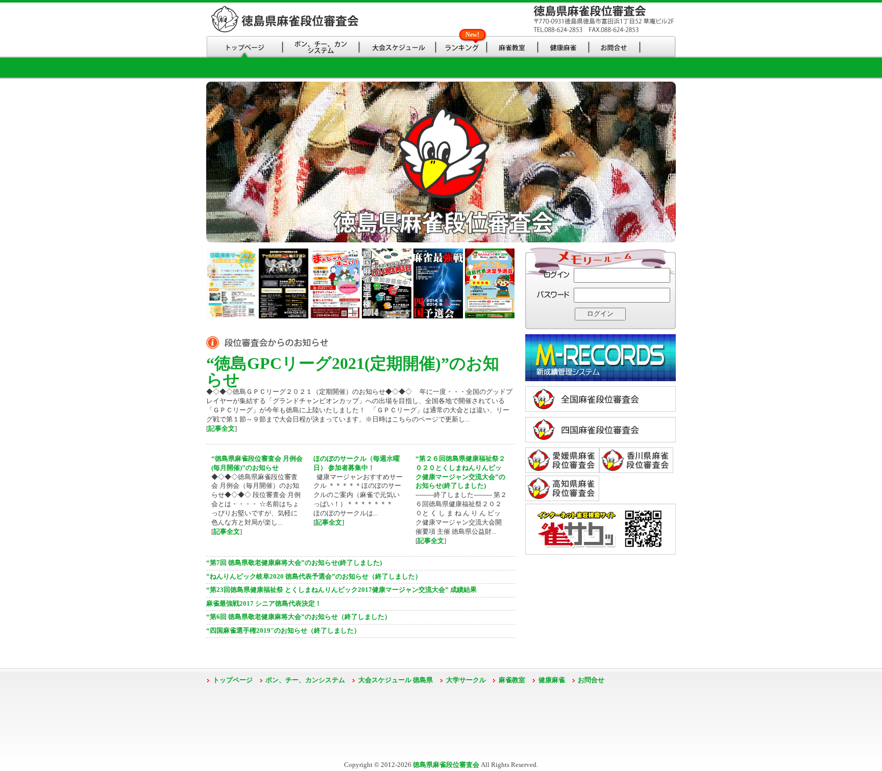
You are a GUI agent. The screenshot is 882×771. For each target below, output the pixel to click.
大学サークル (466, 680)
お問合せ (591, 680)
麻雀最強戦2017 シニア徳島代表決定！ (264, 603)
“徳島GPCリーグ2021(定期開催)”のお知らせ (352, 371)
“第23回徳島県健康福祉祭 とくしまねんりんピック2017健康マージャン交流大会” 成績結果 (341, 589)
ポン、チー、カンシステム (305, 680)
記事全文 (221, 428)
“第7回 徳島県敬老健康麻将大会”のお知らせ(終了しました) (294, 562)
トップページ (233, 680)
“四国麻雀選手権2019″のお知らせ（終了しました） (283, 630)
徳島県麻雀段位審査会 (446, 764)
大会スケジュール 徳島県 (395, 680)
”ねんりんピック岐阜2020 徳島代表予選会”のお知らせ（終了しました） (314, 576)
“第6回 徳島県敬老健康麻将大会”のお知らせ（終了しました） (298, 616)
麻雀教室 (512, 680)
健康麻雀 (551, 680)
